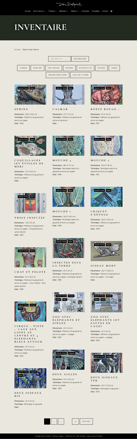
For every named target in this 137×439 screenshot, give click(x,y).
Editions (74, 11)
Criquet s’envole (107, 209)
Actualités (95, 11)
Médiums (62, 11)
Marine (69, 68)
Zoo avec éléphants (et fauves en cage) (107, 318)
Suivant (86, 421)
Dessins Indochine (57, 75)
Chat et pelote (30, 269)
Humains (37, 68)
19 (75, 421)
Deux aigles (68, 371)
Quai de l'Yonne (81, 75)
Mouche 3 (68, 157)
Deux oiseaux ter (107, 374)
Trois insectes (30, 215)
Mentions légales (58, 436)
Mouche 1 (68, 208)
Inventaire (85, 11)
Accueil (27, 11)
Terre (114, 68)
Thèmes (51, 11)
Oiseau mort (107, 262)
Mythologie (85, 68)
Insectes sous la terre (68, 260)
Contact (105, 11)
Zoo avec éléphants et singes (68, 316)
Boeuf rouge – (107, 106)
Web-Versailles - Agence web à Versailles (89, 436)
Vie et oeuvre (38, 11)
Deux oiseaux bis (30, 389)
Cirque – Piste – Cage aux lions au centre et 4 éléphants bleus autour (30, 330)
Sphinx (30, 106)
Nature (101, 68)
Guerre (23, 68)
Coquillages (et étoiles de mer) (30, 160)
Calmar (68, 106)
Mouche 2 (107, 157)
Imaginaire (53, 68)
